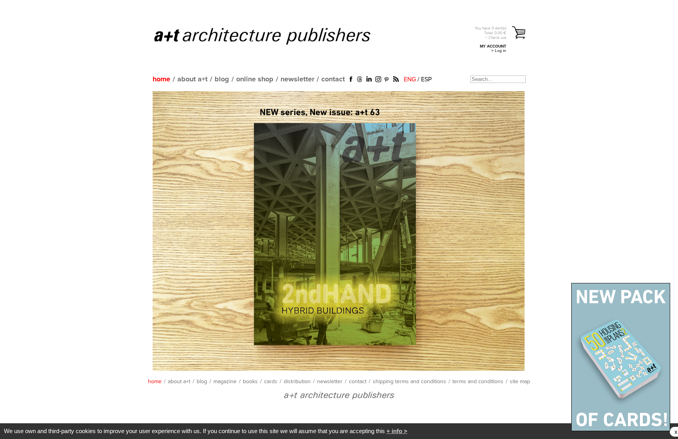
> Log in (498, 50)
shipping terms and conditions (409, 381)
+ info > (396, 431)
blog (222, 79)
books (250, 381)
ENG (410, 79)
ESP (426, 79)
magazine (225, 381)
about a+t (192, 79)
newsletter (297, 79)
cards (270, 381)
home (161, 79)
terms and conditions (477, 381)
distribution (297, 381)
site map (520, 381)
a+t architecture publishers (272, 36)
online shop (254, 79)
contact (333, 79)
